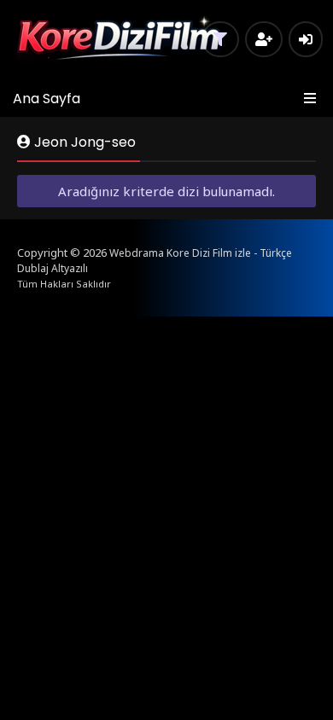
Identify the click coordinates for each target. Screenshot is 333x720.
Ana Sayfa (46, 98)
